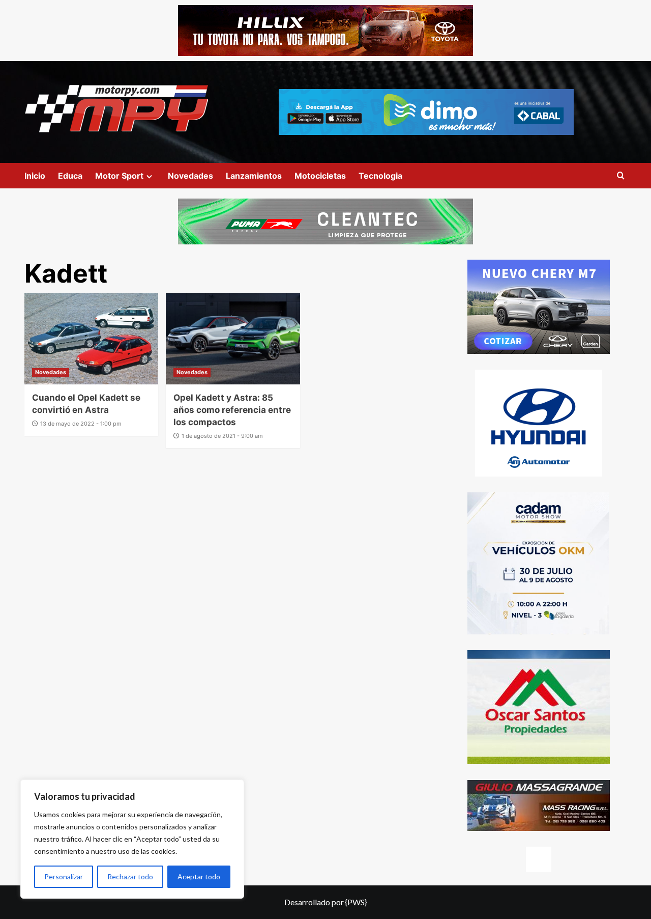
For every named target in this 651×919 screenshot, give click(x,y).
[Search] (620, 176)
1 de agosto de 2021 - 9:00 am (222, 435)
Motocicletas (320, 176)
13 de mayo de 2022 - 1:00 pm (81, 423)
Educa (70, 176)
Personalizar (63, 876)
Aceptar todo (198, 876)
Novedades (190, 176)
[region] (132, 839)
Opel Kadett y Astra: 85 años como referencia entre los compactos (232, 410)
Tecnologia (380, 176)
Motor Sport (119, 176)
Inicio (34, 176)
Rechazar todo (130, 876)
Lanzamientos (254, 176)
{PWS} (356, 902)
